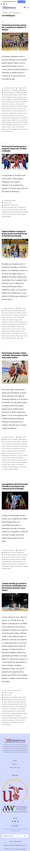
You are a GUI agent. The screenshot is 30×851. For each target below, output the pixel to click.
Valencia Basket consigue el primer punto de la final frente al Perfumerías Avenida (14, 233)
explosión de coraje (7, 106)
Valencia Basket (15, 129)
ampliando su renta (21, 92)
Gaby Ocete (12, 706)
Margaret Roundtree (17, 713)
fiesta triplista (18, 106)
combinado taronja (11, 97)
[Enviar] (25, 836)
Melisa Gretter (11, 715)
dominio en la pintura (18, 317)
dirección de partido (18, 446)
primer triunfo (15, 329)
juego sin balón (6, 111)
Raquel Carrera (6, 118)
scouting (4, 467)
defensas (9, 446)
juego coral (9, 108)
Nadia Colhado (13, 718)
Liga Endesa (14, 90)
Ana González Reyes (10, 200)
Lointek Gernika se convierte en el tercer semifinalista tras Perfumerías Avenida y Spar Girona (14, 586)
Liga (8, 326)
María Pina (13, 326)
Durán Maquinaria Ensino (15, 704)
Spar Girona (20, 722)
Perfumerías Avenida (8, 115)
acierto (6, 313)
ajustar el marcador (9, 92)
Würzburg (10, 131)
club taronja (7, 442)
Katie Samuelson (20, 322)
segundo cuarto (16, 120)
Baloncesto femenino (14, 702)
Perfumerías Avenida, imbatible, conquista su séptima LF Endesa (14, 27)
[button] (21, 1)
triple (25, 336)
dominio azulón (19, 104)
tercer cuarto (23, 333)
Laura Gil (17, 453)
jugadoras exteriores (8, 453)
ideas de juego (13, 320)
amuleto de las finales (15, 313)
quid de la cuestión (16, 462)
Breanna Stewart (17, 555)
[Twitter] (4, 4)
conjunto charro (22, 97)
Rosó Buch (18, 720)
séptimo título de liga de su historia (17, 122)
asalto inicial (9, 315)
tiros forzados (20, 127)
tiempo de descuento (8, 336)
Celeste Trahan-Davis (20, 315)
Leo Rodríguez (21, 207)
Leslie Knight (21, 708)
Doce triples (23, 101)
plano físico (14, 460)
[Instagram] (6, 4)
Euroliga (13, 552)
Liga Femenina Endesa (8, 711)
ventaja (14, 338)
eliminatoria (5, 320)
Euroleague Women (14, 559)
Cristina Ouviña (16, 99)
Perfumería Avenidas (17, 458)
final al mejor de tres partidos (10, 448)
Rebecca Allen (15, 118)
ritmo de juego (11, 464)
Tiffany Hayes (11, 127)
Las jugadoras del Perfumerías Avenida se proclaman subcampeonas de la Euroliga (15, 486)
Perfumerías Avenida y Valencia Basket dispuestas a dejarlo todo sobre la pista (15, 355)
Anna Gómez (5, 95)
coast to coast (10, 557)
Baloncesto (7, 90)
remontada (24, 118)
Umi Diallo (5, 469)
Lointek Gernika (20, 711)
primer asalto (22, 460)
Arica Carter (17, 699)
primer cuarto (6, 462)
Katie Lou (11, 322)
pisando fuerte (6, 460)
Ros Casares (20, 464)
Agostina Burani (8, 699)
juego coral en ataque (19, 108)
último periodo (6, 129)
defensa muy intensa (13, 101)
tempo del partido (18, 124)
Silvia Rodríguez (12, 214)
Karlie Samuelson (7, 561)
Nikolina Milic (21, 564)
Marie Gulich (23, 209)
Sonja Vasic (12, 722)
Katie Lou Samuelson (17, 111)
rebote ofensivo (6, 333)
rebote (22, 331)
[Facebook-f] (1, 4)
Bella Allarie (13, 95)
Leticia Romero (13, 113)
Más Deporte (22, 90)
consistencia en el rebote (12, 444)
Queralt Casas (19, 212)
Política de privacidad (15, 841)
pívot (8, 329)
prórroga (22, 329)
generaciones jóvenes (18, 451)
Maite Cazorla (22, 113)
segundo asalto (6, 120)
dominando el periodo (8, 104)
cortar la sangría (6, 99)
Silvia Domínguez (7, 124)
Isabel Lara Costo (9, 88)
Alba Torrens (7, 555)
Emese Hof (18, 557)
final (26, 446)
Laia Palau (5, 708)
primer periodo (19, 115)
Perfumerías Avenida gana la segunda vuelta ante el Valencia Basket (14, 148)
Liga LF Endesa (22, 455)
